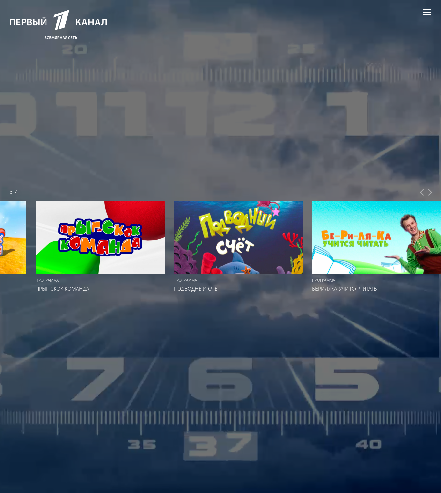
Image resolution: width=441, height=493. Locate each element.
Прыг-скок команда (62, 288)
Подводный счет (197, 288)
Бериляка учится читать (344, 288)
